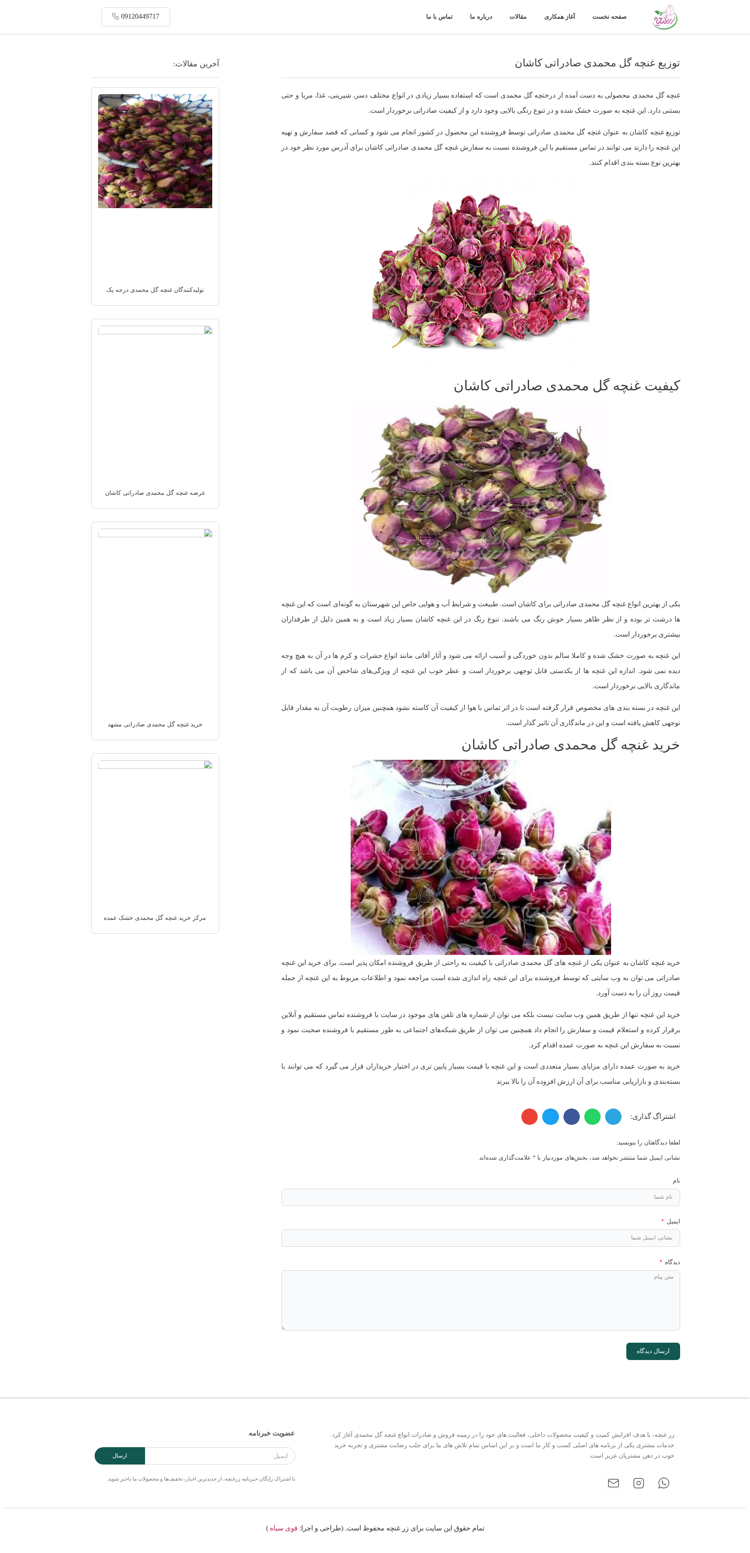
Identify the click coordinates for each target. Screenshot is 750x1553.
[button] (411, 17)
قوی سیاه (284, 1528)
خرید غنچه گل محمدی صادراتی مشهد (155, 724)
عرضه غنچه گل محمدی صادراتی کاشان (155, 493)
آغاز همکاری (559, 16)
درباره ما (481, 16)
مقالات (518, 16)
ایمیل (672, 1221)
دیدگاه (671, 1262)
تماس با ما (439, 16)
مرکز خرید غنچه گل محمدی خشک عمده (155, 918)
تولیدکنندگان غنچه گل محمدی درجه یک (155, 290)
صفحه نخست (609, 16)
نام (676, 1180)
